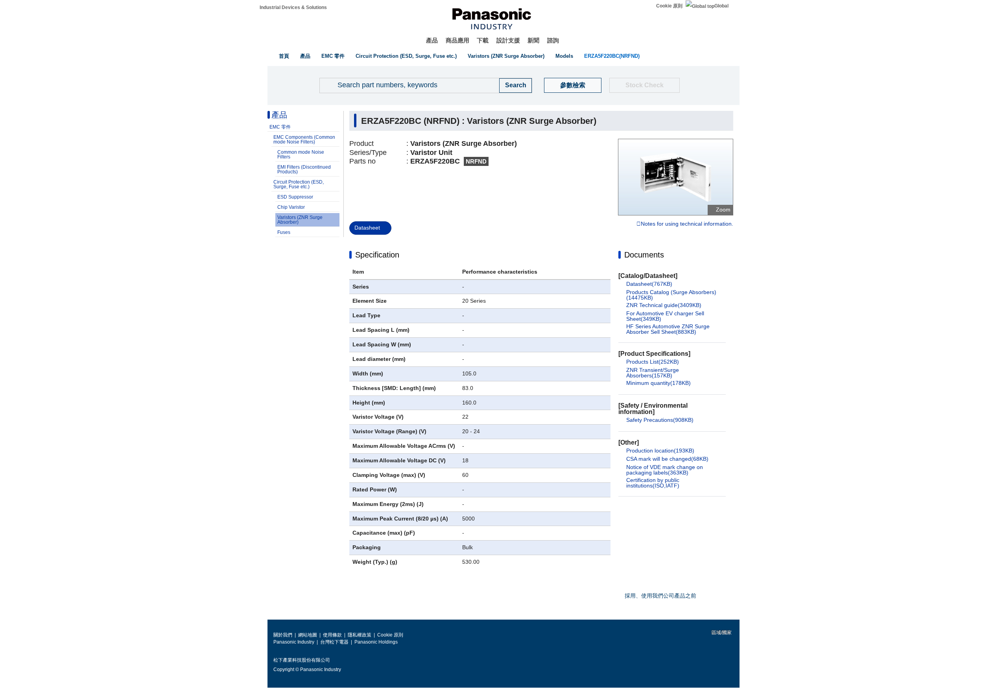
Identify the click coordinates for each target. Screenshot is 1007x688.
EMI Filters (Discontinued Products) (304, 169)
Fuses (283, 232)
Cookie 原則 (669, 6)
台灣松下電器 (334, 642)
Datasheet (367, 227)
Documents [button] (644, 255)
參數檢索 (572, 85)
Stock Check (644, 85)
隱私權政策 (359, 635)
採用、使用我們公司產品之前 (660, 595)
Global (721, 6)
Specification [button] (377, 255)
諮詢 (553, 40)
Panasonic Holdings (376, 642)
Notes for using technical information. (687, 224)
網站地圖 (307, 635)
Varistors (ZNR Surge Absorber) (506, 56)
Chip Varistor (291, 207)
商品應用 (457, 40)
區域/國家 (721, 632)
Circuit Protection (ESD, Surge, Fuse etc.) (406, 56)
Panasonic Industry (293, 642)
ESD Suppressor (295, 197)
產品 (432, 40)
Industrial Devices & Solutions (293, 7)
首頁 (284, 56)
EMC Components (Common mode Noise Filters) (304, 139)
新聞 (533, 40)
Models (564, 56)
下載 (483, 40)
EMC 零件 (333, 56)
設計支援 (508, 40)
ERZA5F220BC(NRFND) (612, 56)
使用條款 (332, 635)
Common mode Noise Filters (300, 154)
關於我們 (282, 635)
